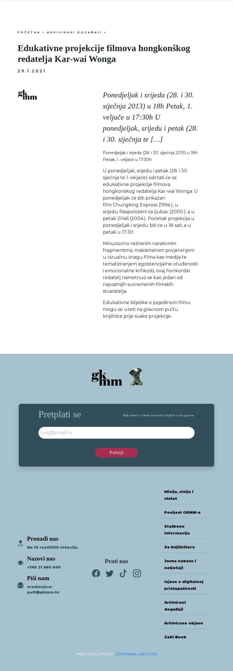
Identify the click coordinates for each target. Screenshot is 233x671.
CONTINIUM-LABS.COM (136, 654)
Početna (29, 32)
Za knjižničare (179, 547)
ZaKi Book (175, 637)
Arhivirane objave (183, 623)
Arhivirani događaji (74, 32)
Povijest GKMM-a (182, 512)
